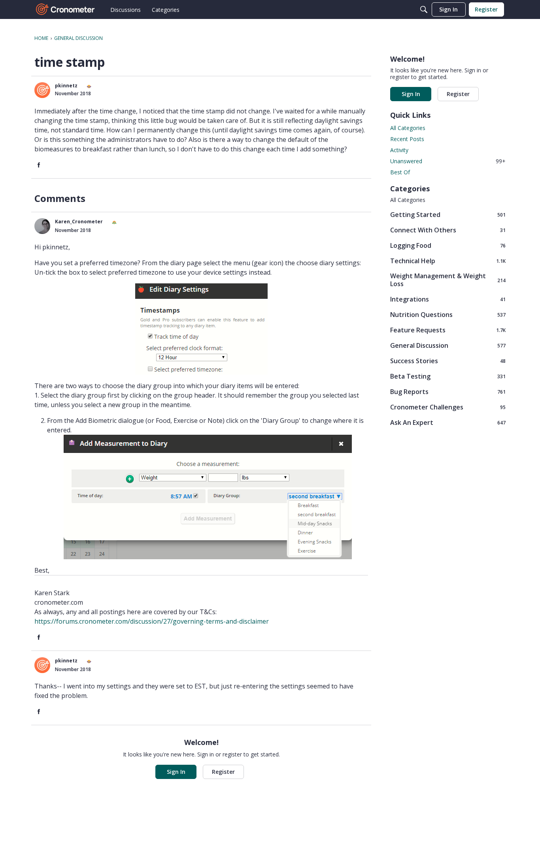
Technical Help (448, 260)
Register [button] (223, 771)
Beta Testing (448, 376)
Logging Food (448, 245)
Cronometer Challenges (448, 407)
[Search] (424, 9)
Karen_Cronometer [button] (79, 221)
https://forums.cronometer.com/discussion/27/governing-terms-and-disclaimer (151, 621)
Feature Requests (448, 330)
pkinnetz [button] (66, 85)
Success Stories (448, 360)
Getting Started (448, 214)
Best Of (400, 172)
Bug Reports (448, 391)
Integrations (448, 299)
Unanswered (448, 161)
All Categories (407, 128)
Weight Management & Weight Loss (448, 280)
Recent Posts (407, 139)
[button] (42, 90)
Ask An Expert (448, 422)
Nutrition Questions (448, 314)
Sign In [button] (176, 771)
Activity (399, 150)
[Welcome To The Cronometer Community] (65, 9)
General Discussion (448, 345)
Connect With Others (448, 230)
